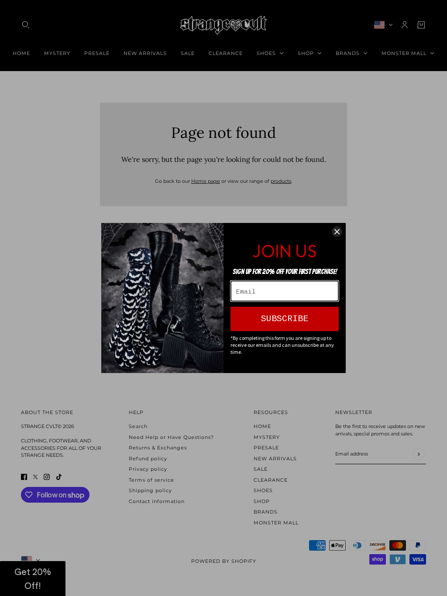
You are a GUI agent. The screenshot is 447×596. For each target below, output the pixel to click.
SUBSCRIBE (284, 319)
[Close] (337, 231)
